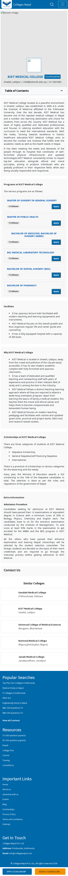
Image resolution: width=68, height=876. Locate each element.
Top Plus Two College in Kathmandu (19, 682)
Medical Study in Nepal (13, 687)
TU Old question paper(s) (14, 735)
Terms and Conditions (12, 819)
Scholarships (8, 809)
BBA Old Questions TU (13, 712)
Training (6, 760)
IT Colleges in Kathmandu (14, 692)
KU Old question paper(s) (14, 740)
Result (5, 745)
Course (6, 755)
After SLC (7, 697)
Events (6, 799)
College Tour (8, 750)
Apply (56, 206)
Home (5, 784)
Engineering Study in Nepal (15, 702)
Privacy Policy (9, 814)
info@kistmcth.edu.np (35, 81)
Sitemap (6, 824)
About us (7, 789)
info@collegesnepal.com (20, 853)
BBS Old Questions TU (13, 707)
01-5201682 (55, 81)
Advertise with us (10, 794)
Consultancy (8, 765)
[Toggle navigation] (62, 4)
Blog (5, 804)
